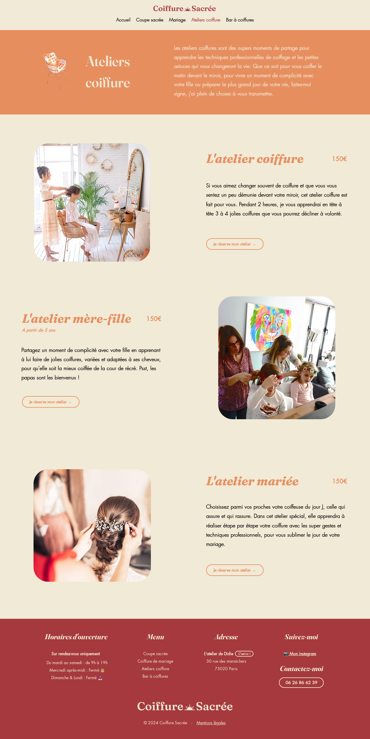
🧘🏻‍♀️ (100, 677)
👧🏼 (102, 670)
